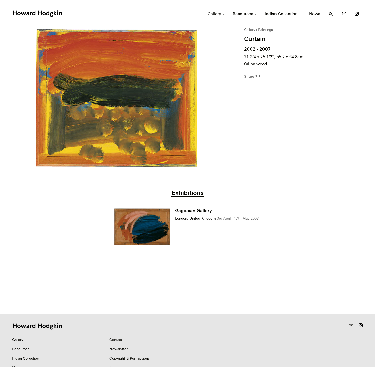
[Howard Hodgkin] (37, 13)
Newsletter (118, 349)
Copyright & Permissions (129, 358)
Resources (20, 349)
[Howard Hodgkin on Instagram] (357, 13)
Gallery (249, 30)
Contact (115, 340)
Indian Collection (25, 358)
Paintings (265, 30)
